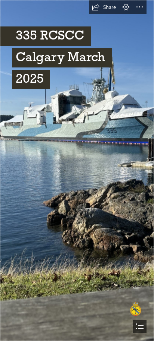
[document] (77, 170)
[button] (104, 7)
